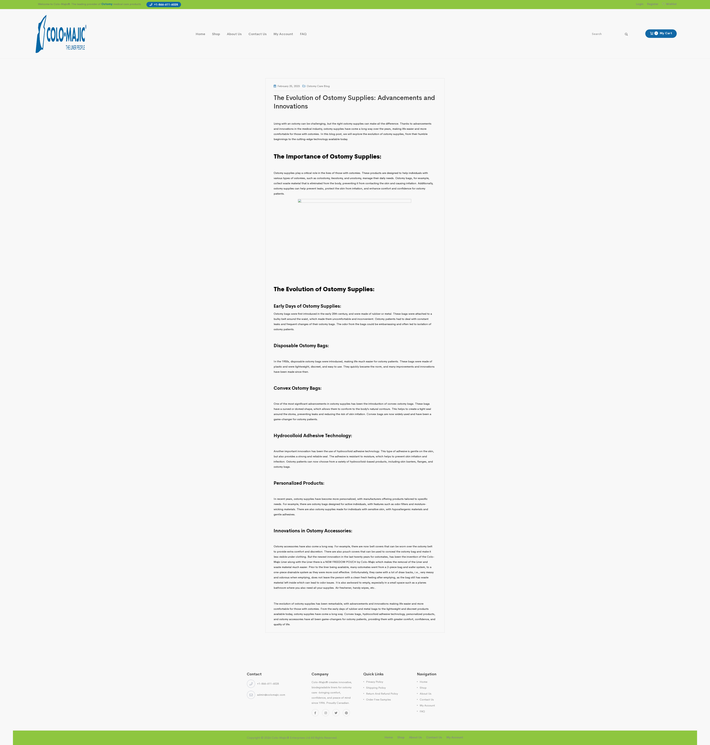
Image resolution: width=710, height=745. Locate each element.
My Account (283, 34)
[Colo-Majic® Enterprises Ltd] (61, 33)
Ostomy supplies (284, 173)
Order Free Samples (378, 699)
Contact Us (257, 34)
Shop (216, 34)
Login (639, 4)
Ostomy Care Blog (318, 86)
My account (454, 737)
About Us (234, 34)
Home (200, 34)
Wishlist (671, 4)
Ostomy (106, 4)
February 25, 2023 (289, 86)
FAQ (303, 34)
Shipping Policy (376, 687)
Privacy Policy (374, 681)
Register (652, 4)
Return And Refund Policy (382, 693)
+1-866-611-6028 (165, 4)
